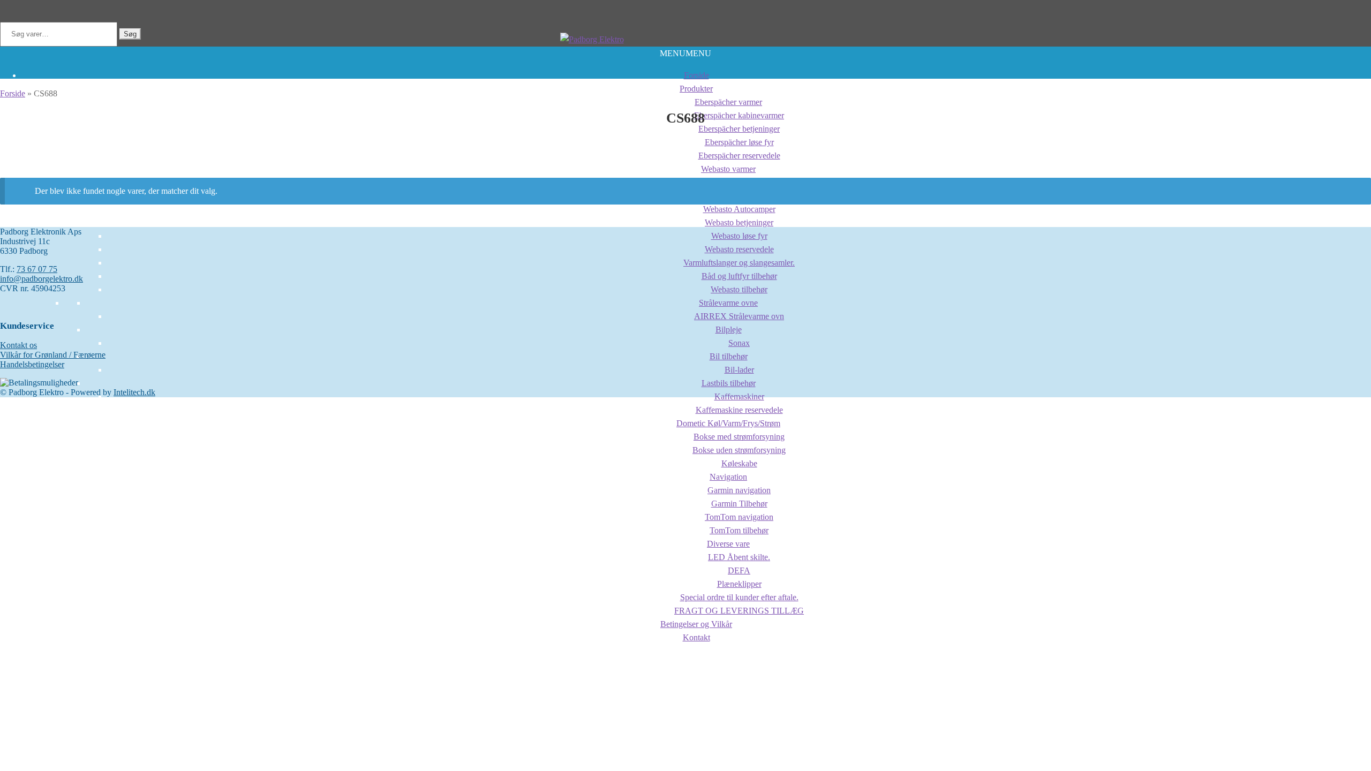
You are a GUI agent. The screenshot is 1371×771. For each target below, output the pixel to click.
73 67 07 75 (37, 269)
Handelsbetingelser (32, 364)
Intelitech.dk (134, 392)
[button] (685, 53)
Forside (696, 75)
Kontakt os (18, 345)
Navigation (728, 476)
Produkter (696, 88)
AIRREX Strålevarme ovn (739, 316)
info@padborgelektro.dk (41, 278)
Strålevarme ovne (728, 302)
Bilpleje (728, 329)
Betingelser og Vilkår (696, 624)
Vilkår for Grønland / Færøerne (53, 354)
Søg (130, 34)
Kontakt (696, 637)
